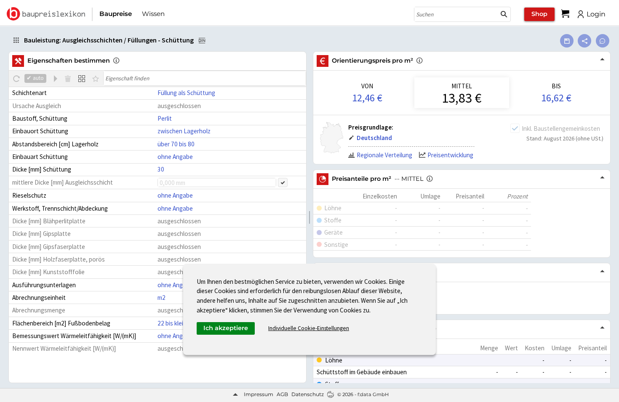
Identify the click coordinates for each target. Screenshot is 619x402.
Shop (539, 14)
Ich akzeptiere (225, 328)
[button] (504, 14)
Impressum (258, 394)
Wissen (153, 14)
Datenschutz (307, 394)
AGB (282, 394)
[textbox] (205, 78)
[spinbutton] (217, 182)
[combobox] (456, 14)
